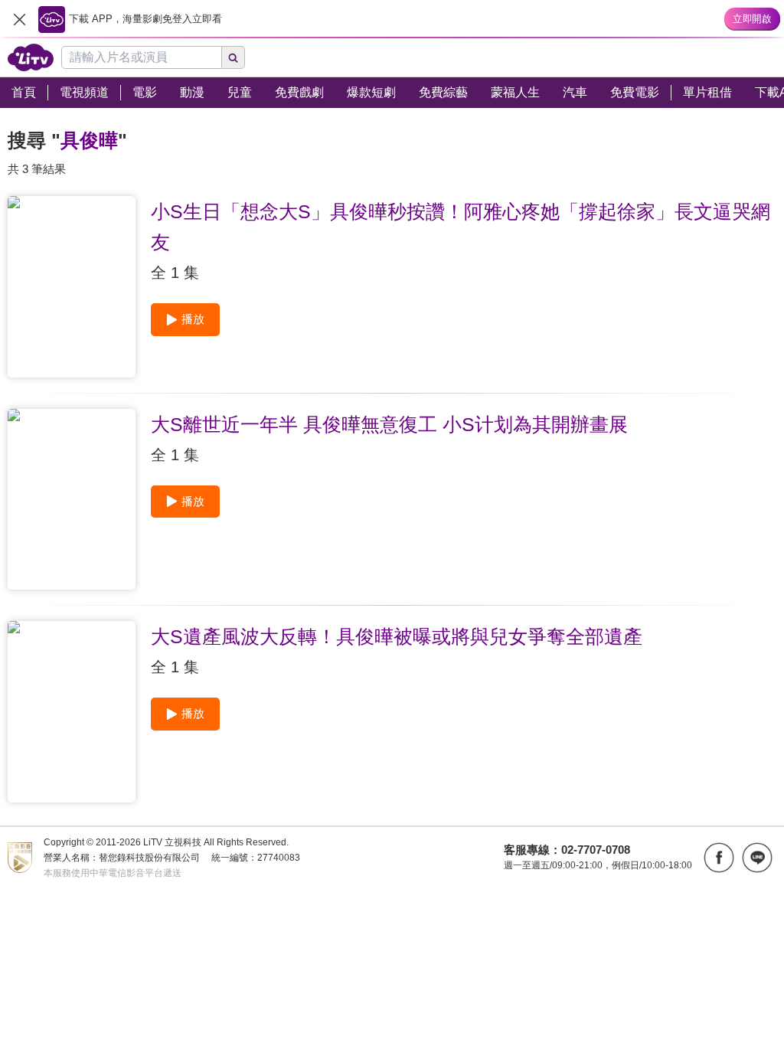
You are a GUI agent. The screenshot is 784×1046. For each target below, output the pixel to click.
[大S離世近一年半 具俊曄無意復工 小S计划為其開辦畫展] (72, 499)
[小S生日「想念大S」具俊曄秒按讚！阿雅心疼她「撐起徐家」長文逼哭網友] (72, 287)
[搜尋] (233, 57)
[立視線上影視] (31, 57)
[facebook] (719, 857)
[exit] (19, 19)
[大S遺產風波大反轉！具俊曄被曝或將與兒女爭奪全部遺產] (72, 711)
